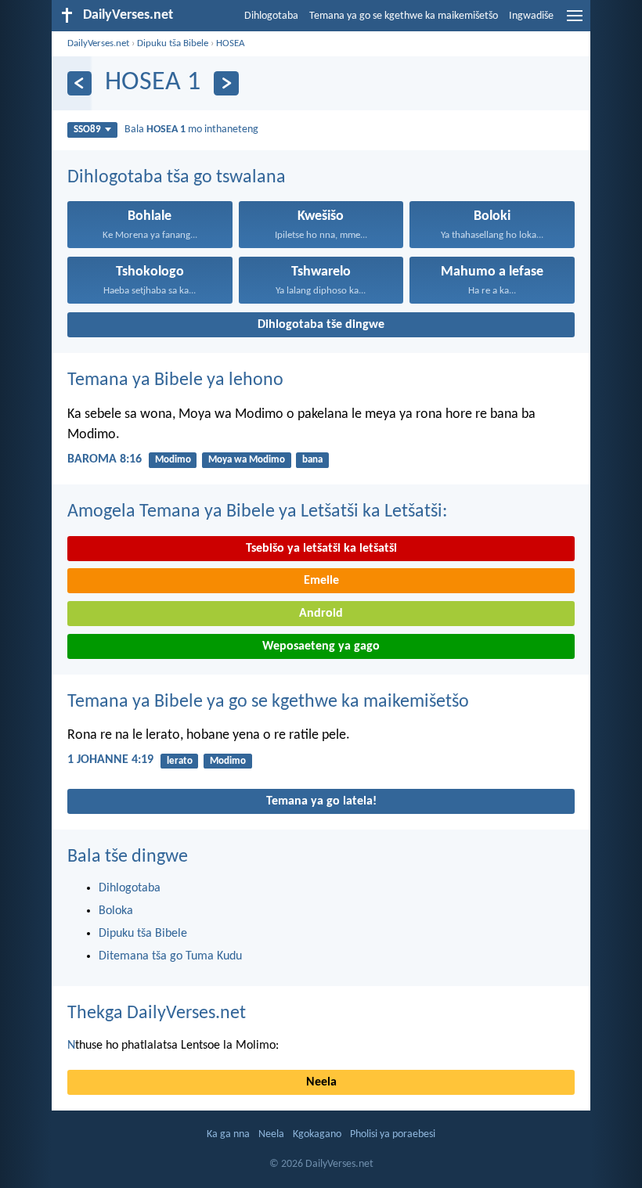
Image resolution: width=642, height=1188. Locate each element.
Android (321, 613)
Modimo (173, 460)
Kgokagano (317, 1134)
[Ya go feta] (79, 83)
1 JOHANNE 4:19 (110, 760)
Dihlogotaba (271, 16)
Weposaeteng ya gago (321, 646)
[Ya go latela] (226, 83)
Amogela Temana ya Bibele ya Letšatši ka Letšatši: (257, 511)
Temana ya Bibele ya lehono (175, 380)
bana (312, 460)
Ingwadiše (531, 16)
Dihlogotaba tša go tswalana (176, 177)
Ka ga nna (228, 1134)
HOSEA (230, 43)
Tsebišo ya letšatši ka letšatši (321, 548)
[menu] (574, 22)
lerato (180, 761)
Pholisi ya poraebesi (392, 1134)
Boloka (116, 911)
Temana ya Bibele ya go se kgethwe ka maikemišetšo (268, 702)
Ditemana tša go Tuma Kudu (170, 956)
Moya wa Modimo (246, 460)
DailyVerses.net (98, 43)
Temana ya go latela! (321, 801)
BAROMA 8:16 (104, 459)
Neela (321, 1082)
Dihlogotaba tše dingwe (321, 325)
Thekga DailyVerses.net (156, 1013)
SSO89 (87, 129)
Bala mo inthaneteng (191, 129)
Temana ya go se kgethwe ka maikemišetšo (403, 16)
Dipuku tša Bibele (172, 43)
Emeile (321, 580)
